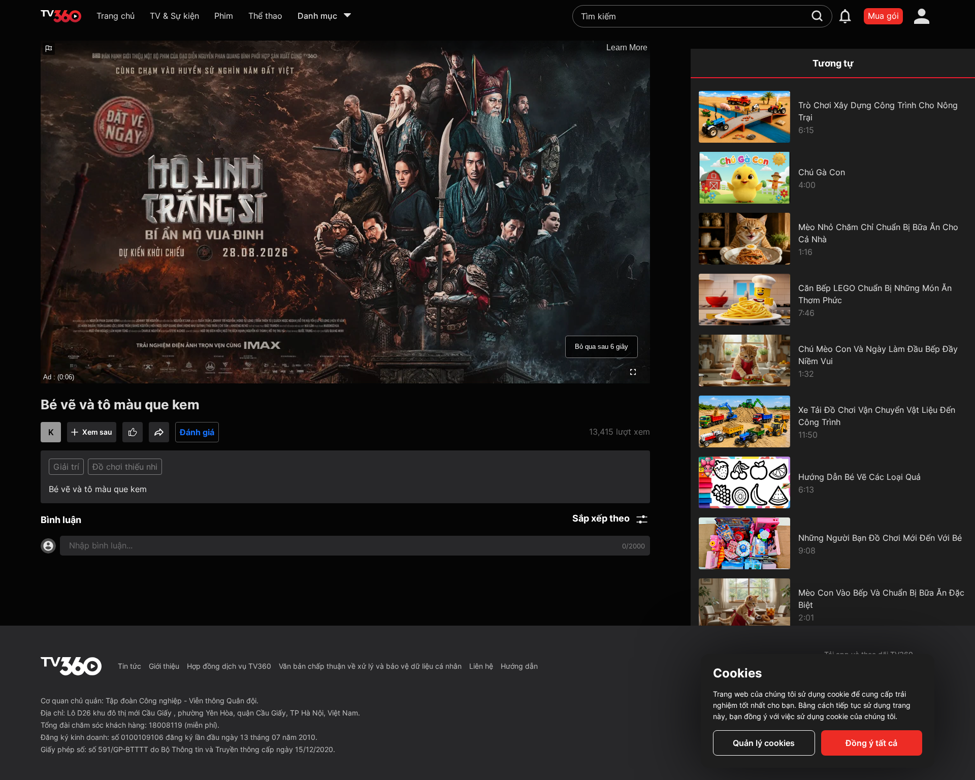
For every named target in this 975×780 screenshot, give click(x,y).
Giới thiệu (164, 666)
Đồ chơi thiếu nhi (124, 467)
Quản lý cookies (764, 743)
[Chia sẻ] (159, 432)
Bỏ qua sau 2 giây (601, 346)
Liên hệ (481, 666)
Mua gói (883, 16)
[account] (921, 16)
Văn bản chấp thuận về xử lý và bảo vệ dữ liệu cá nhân (370, 666)
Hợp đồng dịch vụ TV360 (229, 666)
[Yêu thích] (132, 432)
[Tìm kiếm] (817, 15)
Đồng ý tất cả (871, 743)
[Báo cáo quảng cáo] (49, 49)
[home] (61, 16)
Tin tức (129, 666)
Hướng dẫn (519, 666)
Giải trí (66, 467)
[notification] (845, 16)
